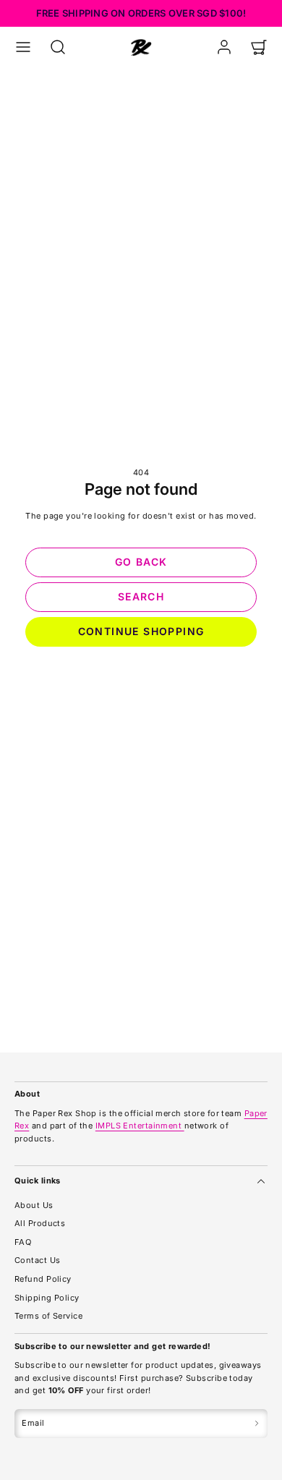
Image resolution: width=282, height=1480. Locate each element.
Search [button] (141, 596)
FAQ (22, 1242)
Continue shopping (141, 631)
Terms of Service (48, 1316)
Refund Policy (43, 1279)
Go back (141, 562)
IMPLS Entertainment (139, 1125)
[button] (23, 47)
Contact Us (37, 1260)
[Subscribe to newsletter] (257, 1423)
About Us (34, 1205)
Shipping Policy (47, 1298)
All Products (39, 1223)
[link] (224, 47)
